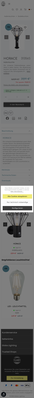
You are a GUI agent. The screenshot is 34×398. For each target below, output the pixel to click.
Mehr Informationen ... (17, 191)
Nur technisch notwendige (17, 202)
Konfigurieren (17, 208)
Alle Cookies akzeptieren (17, 196)
